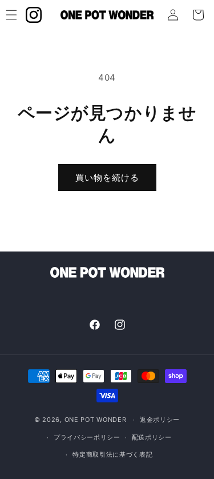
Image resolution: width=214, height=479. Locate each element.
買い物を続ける (107, 177)
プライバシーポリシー (87, 437)
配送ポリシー (152, 437)
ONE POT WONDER (95, 420)
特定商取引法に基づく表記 (112, 454)
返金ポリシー (160, 420)
